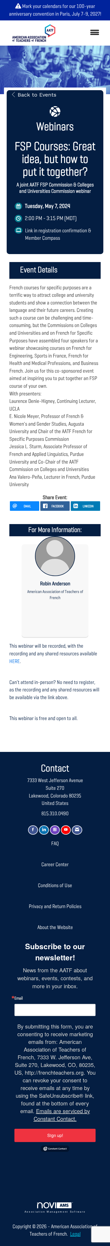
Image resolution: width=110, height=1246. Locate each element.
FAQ (55, 843)
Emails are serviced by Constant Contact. (62, 1114)
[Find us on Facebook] (33, 830)
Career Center (55, 864)
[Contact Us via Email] (77, 830)
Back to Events (37, 95)
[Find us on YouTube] (66, 830)
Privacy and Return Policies (55, 906)
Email (18, 998)
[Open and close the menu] (83, 33)
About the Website (55, 927)
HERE (14, 661)
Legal (75, 1234)
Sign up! (55, 1135)
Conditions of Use (55, 885)
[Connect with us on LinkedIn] (44, 830)
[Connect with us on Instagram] (55, 830)
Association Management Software (55, 1211)
